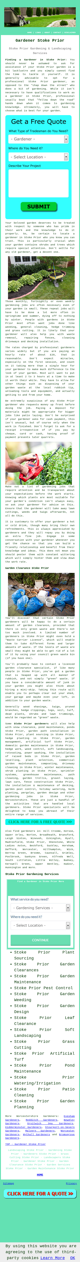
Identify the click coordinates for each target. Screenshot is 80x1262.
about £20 (46, 354)
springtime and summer (22, 316)
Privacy (71, 1183)
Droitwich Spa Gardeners (50, 1123)
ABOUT (47, 33)
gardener (24, 252)
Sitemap (8, 1183)
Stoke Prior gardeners (31, 723)
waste (22, 387)
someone (38, 226)
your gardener (44, 540)
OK (72, 1258)
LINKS (38, 33)
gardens (52, 319)
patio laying (32, 415)
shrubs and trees (52, 244)
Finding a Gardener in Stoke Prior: (36, 59)
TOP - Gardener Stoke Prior (25, 1144)
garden (61, 67)
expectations (23, 494)
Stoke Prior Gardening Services (32, 874)
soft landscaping (60, 749)
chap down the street (49, 85)
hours (41, 376)
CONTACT (57, 33)
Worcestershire (16, 800)
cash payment (55, 419)
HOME (29, 33)
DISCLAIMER (70, 33)
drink (23, 525)
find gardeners (24, 831)
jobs (25, 305)
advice (54, 504)
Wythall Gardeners (36, 1134)
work (15, 562)
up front (56, 404)
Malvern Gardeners (40, 1130)
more (32, 867)
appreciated (61, 529)
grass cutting (22, 330)
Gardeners (50, 1116)
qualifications (45, 92)
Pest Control (58, 988)
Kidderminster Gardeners (23, 1127)
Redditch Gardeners (41, 1120)
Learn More (52, 1258)
